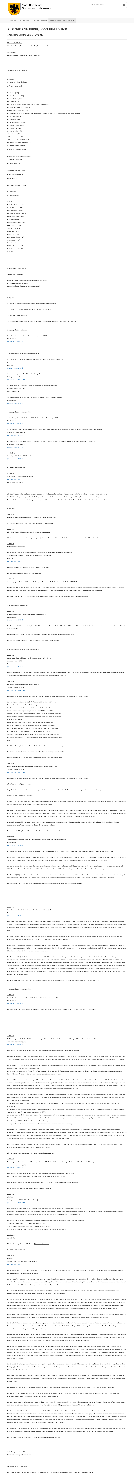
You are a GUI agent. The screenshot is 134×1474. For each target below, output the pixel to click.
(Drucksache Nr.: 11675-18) (15, 561)
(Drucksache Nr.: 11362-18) (15, 479)
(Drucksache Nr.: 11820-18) (15, 459)
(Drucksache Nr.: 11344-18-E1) (16, 380)
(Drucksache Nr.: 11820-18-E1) (16, 1203)
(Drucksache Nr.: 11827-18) (15, 342)
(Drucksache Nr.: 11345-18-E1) (16, 772)
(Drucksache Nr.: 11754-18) (15, 403)
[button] (62, 20)
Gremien (13, 20)
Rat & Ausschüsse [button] (24, 20)
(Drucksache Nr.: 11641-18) (15, 424)
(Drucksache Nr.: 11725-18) (15, 435)
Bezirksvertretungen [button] (40, 20)
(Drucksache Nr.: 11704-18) (15, 447)
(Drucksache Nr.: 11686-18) (15, 368)
